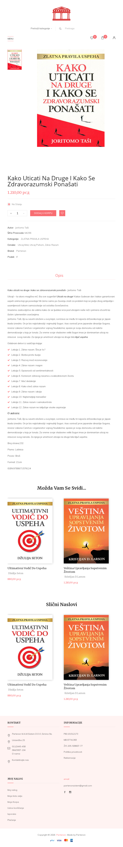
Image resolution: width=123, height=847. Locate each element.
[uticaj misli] (15, 59)
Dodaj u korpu (43, 213)
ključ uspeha (81, 337)
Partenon (21, 250)
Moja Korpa (13, 802)
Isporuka (12, 814)
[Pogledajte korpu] (102, 38)
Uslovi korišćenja (16, 808)
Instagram (70, 793)
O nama (16, 753)
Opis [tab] (59, 275)
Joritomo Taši (22, 227)
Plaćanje (12, 820)
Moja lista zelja (15, 796)
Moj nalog (12, 790)
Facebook (65, 793)
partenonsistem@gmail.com (78, 785)
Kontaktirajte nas (20, 760)
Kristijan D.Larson (74, 576)
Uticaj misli (23, 244)
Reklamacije (70, 758)
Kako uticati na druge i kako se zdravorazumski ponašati (37, 290)
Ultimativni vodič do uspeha (27, 568)
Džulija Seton (15, 573)
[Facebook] (17, 257)
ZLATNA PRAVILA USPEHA (35, 238)
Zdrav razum (52, 244)
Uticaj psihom (37, 244)
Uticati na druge (65, 296)
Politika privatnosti (73, 752)
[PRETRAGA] (60, 29)
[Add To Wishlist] (62, 213)
